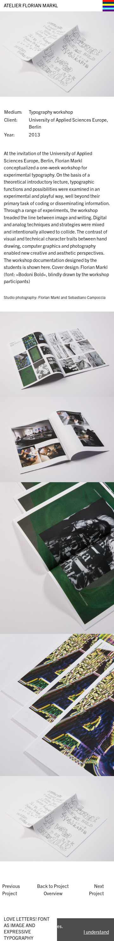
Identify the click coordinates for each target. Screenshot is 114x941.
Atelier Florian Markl (31, 5)
